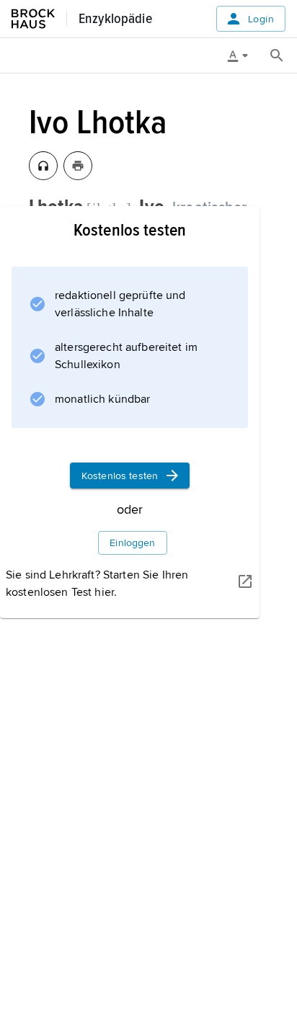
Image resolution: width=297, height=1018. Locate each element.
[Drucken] (77, 165)
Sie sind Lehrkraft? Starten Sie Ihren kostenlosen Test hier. (97, 583)
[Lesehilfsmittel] (243, 55)
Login (261, 19)
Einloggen (132, 543)
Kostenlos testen (119, 476)
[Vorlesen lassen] (43, 165)
